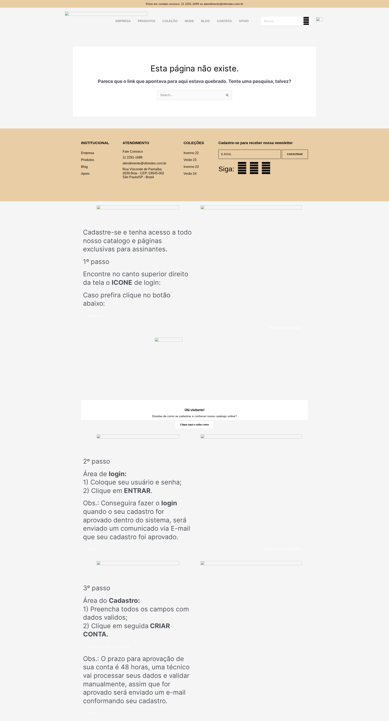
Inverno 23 (191, 166)
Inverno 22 (191, 153)
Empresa (123, 21)
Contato (224, 21)
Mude (189, 21)
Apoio (244, 21)
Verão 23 (190, 160)
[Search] (306, 21)
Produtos (146, 21)
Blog (205, 21)
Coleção (170, 21)
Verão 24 (190, 173)
